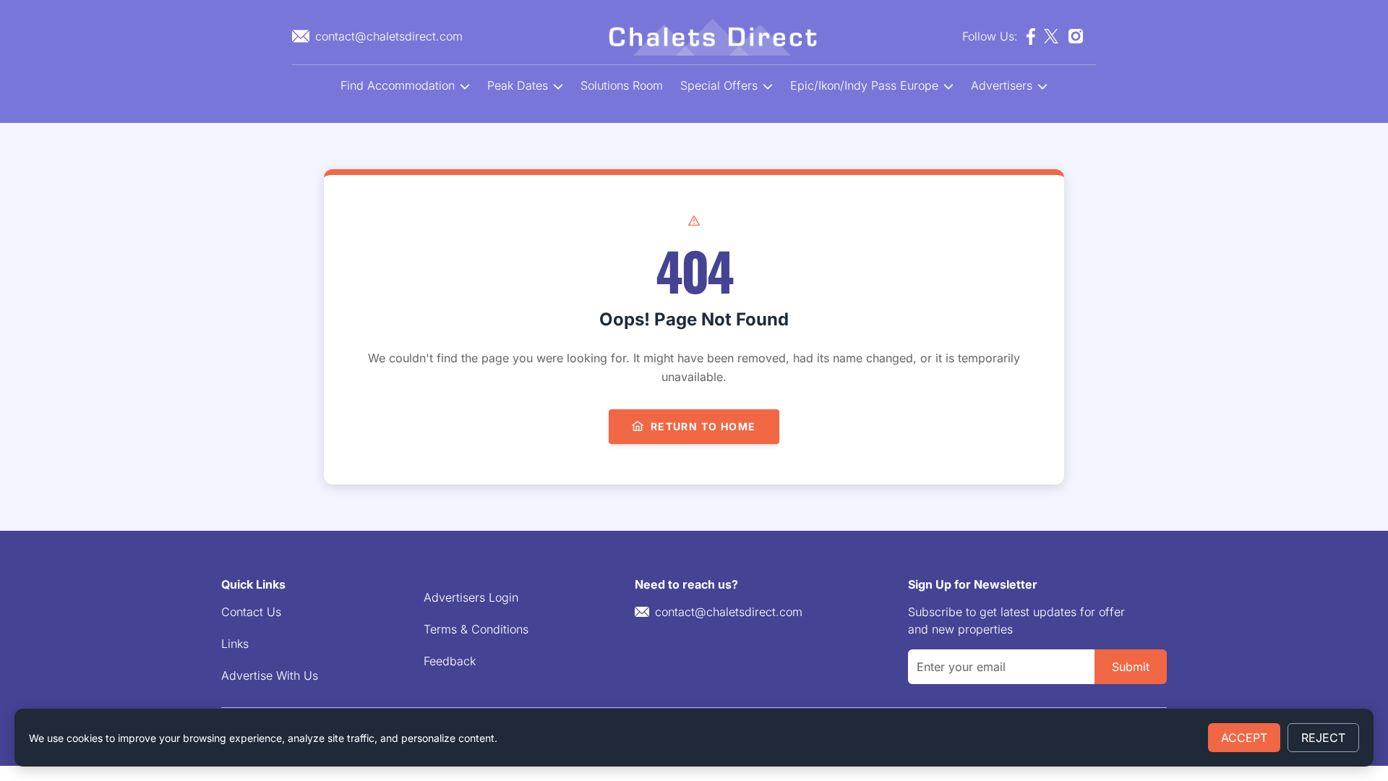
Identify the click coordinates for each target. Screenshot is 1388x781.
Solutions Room (622, 85)
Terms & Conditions (476, 629)
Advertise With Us (269, 675)
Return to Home (703, 426)
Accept (1244, 737)
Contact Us (251, 612)
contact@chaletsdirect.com (728, 612)
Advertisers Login (471, 597)
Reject (1323, 737)
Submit (1130, 667)
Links (235, 643)
